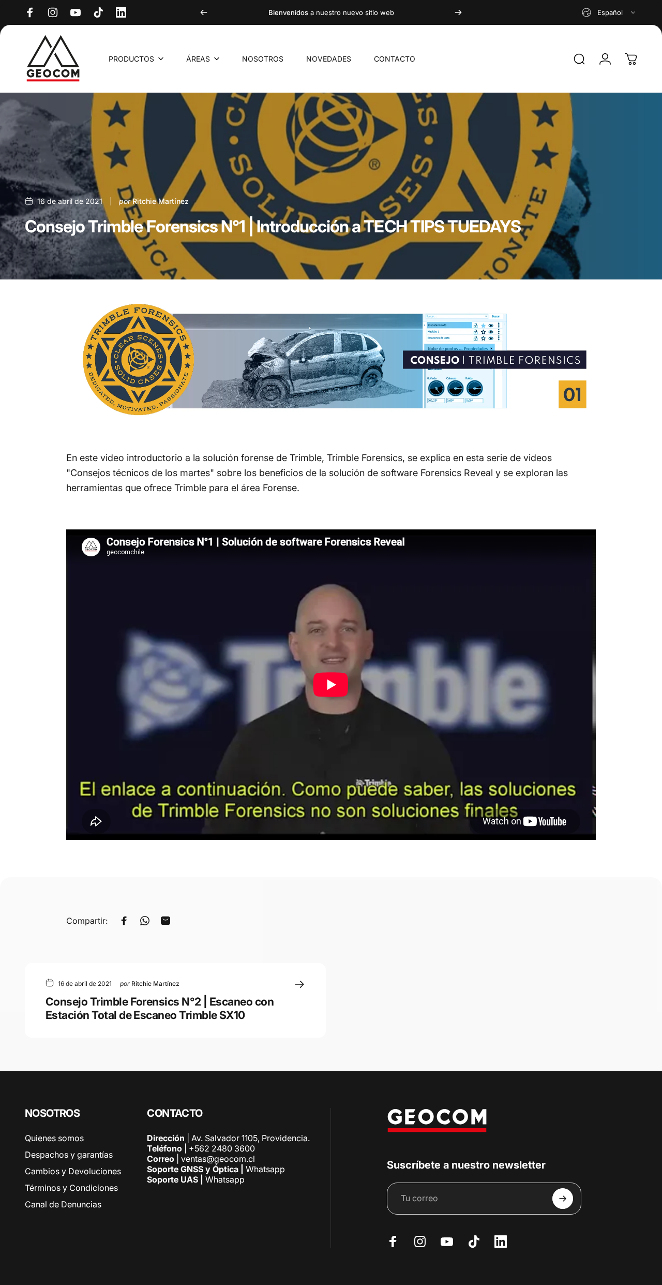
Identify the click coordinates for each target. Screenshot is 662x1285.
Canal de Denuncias (63, 1204)
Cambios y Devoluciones (73, 1171)
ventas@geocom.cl (218, 1159)
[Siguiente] (458, 12)
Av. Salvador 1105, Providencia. (250, 1138)
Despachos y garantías (69, 1154)
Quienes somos (54, 1138)
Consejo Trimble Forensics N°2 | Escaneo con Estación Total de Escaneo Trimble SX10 (160, 1008)
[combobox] (609, 12)
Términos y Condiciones (71, 1188)
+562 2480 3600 (222, 1148)
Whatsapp (264, 1169)
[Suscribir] (562, 1198)
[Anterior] (203, 12)
